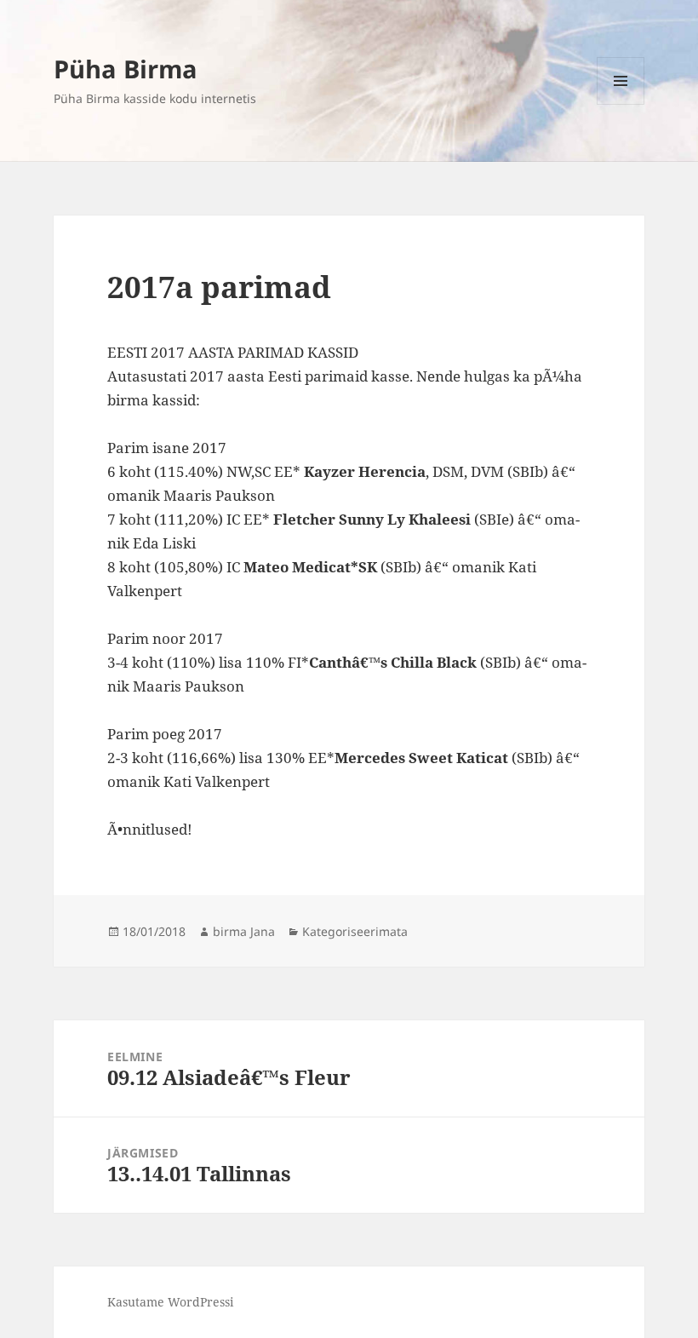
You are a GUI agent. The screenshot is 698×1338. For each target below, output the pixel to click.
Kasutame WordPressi (170, 1302)
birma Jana (244, 931)
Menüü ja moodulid (621, 104)
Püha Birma (125, 68)
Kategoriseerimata (355, 931)
